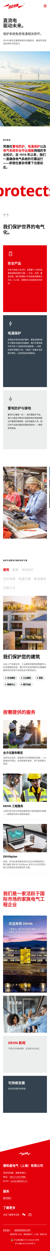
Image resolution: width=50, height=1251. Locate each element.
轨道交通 (24, 579)
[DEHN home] (14, 6)
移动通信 (40, 579)
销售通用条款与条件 (22, 1230)
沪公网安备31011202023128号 (26, 1240)
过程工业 (9, 588)
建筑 (6, 570)
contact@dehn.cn (18, 1181)
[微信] (24, 1214)
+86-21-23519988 (17, 1176)
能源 (15, 570)
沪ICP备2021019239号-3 (25, 1243)
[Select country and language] (45, 6)
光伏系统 (9, 579)
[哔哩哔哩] (30, 1214)
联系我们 (7, 1198)
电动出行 (28, 570)
